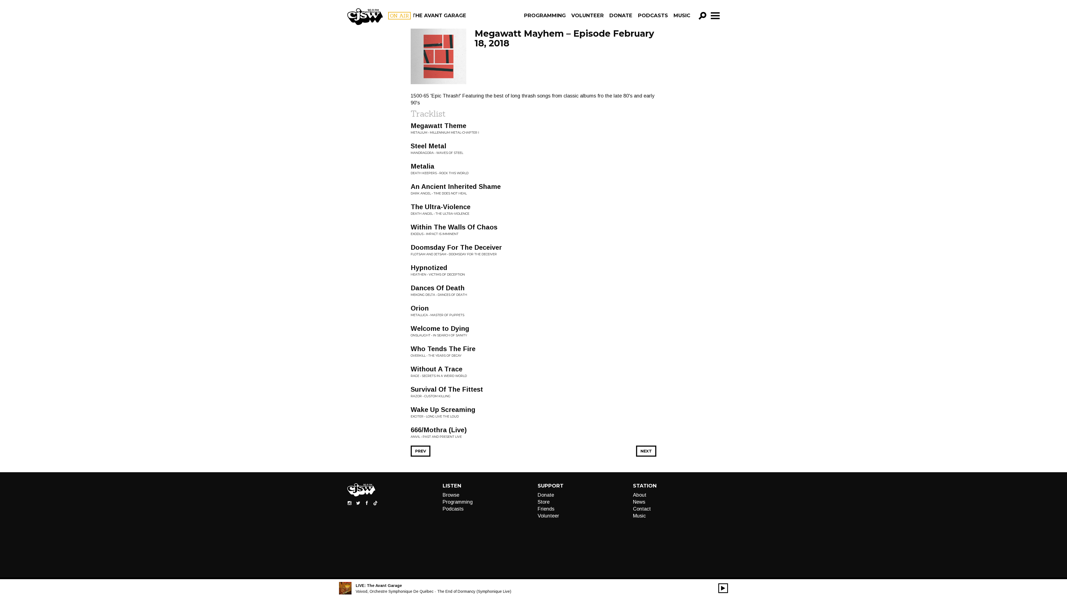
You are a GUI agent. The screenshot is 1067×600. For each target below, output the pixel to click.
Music (682, 15)
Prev (420, 451)
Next (646, 451)
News (639, 502)
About (639, 495)
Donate (620, 15)
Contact (642, 509)
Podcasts (653, 15)
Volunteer (587, 15)
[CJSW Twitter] (358, 502)
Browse (451, 495)
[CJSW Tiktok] (375, 502)
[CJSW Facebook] (367, 502)
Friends (546, 509)
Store (544, 502)
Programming (545, 15)
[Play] (723, 588)
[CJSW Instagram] (349, 502)
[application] (723, 588)
